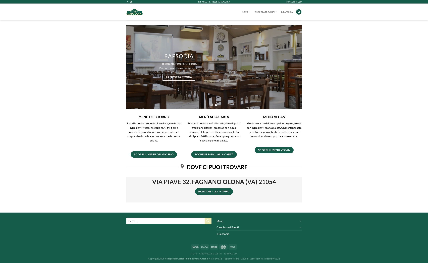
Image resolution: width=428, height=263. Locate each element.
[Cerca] (298, 12)
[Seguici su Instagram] (131, 2)
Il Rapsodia (287, 12)
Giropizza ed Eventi (265, 12)
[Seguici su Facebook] (128, 2)
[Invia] (208, 221)
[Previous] (134, 67)
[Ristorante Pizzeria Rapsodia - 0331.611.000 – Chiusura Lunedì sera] (152, 12)
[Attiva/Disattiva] (300, 221)
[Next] (294, 67)
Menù (245, 12)
